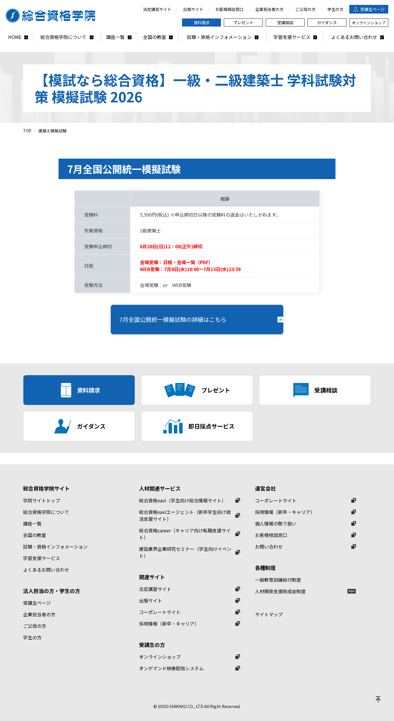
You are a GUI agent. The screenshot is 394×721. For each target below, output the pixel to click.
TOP (27, 131)
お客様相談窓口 (271, 535)
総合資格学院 (53, 15)
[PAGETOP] (378, 699)
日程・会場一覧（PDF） (188, 262)
